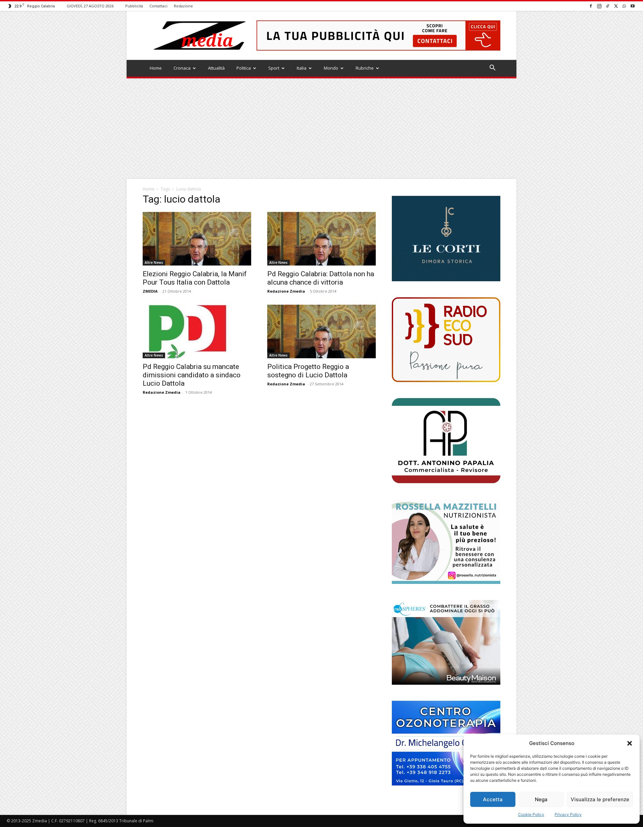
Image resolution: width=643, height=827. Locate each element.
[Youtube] (632, 5)
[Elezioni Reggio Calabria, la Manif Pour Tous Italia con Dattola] (197, 239)
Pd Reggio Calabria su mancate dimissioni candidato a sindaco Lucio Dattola (191, 375)
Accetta (493, 799)
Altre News (154, 262)
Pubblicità (134, 5)
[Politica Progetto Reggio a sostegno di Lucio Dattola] (321, 331)
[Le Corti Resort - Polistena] (446, 239)
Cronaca (182, 68)
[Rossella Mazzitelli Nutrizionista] (446, 541)
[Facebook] (590, 5)
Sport (273, 68)
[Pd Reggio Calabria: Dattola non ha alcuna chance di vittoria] (321, 239)
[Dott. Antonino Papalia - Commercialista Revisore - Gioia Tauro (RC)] (446, 440)
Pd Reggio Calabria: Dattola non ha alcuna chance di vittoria (320, 278)
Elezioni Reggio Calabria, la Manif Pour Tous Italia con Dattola (195, 278)
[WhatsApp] (624, 5)
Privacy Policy (568, 814)
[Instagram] (599, 5)
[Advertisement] (321, 128)
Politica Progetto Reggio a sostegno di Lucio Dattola (308, 371)
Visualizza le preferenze (600, 799)
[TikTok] (607, 5)
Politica (243, 68)
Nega (541, 799)
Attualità (216, 68)
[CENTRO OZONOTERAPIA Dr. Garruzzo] (446, 743)
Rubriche (365, 68)
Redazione (183, 5)
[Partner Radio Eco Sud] (446, 339)
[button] (629, 743)
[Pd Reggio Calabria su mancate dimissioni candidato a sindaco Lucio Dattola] (197, 331)
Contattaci (158, 5)
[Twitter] (616, 5)
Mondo (331, 68)
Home (156, 68)
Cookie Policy (531, 814)
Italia (301, 68)
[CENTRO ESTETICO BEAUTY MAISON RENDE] (446, 642)
